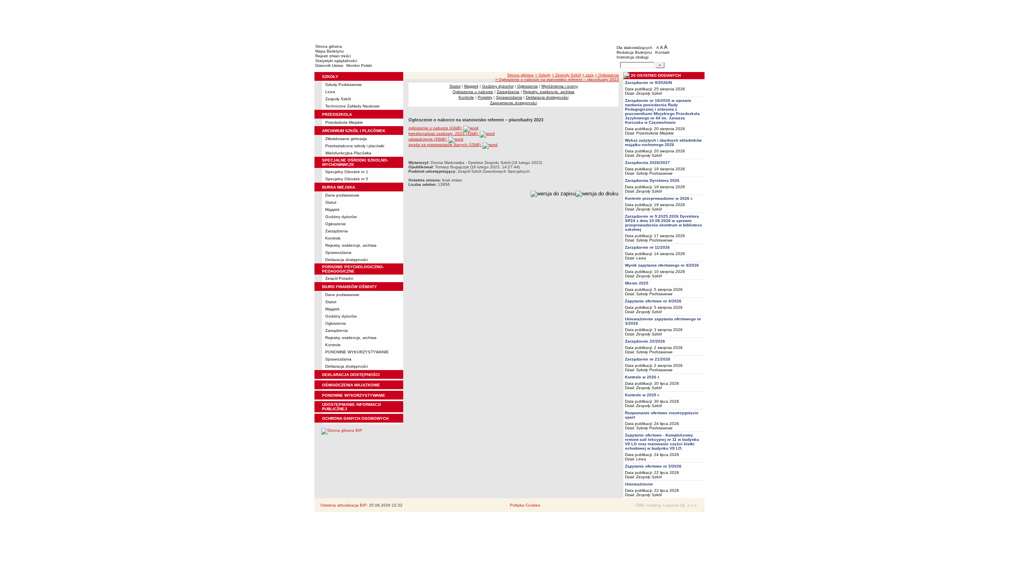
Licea (330, 92)
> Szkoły (542, 75)
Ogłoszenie (335, 224)
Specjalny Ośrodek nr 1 (346, 172)
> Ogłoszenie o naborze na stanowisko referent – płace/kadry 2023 (557, 79)
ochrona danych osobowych (355, 418)
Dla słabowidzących (634, 47)
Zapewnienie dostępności (513, 103)
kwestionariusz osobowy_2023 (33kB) (443, 133)
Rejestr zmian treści (333, 56)
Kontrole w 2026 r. (642, 377)
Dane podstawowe (342, 195)
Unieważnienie (639, 484)
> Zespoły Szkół (566, 75)
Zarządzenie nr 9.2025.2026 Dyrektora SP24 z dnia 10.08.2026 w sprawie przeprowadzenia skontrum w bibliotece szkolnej (663, 223)
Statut (330, 202)
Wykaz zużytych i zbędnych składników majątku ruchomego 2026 (663, 142)
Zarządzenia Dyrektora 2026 (652, 180)
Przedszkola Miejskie (344, 122)
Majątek (332, 209)
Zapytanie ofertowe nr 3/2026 (653, 466)
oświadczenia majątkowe (351, 385)
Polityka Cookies (525, 505)
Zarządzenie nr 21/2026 (647, 359)
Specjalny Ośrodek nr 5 (346, 179)
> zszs (587, 75)
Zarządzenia (336, 231)
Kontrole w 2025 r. (642, 395)
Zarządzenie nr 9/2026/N (648, 82)
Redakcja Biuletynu (634, 52)
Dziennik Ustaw (329, 65)
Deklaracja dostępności (346, 259)
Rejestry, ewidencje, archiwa (351, 245)
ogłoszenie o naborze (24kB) (435, 128)
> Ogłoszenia (607, 75)
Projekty (485, 97)
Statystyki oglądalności (336, 60)
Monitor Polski (359, 65)
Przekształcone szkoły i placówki (354, 146)
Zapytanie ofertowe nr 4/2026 (653, 301)
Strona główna (328, 46)
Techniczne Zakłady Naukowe (352, 106)
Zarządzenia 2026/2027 (647, 162)
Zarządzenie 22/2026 (645, 341)
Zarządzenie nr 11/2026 (647, 247)
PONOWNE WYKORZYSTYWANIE (357, 352)
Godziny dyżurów (341, 216)
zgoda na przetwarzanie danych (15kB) (445, 144)
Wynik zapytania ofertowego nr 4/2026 (662, 265)
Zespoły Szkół (338, 99)
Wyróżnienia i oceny (559, 86)
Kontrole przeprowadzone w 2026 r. (659, 198)
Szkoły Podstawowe (343, 84)
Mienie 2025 (636, 283)
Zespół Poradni (339, 278)
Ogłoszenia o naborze (473, 92)
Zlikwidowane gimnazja (346, 138)
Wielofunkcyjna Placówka (348, 153)
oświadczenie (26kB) (427, 139)
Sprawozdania (338, 252)
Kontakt (662, 52)
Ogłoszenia (335, 323)
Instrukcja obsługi (632, 57)
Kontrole (333, 238)
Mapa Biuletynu (329, 51)
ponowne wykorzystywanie (353, 395)
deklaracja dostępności (351, 374)
